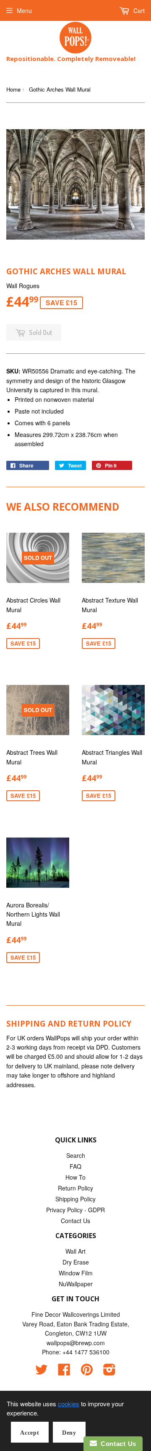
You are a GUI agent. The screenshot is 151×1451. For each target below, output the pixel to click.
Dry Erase (75, 1262)
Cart (138, 10)
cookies (68, 1403)
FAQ (75, 1166)
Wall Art (75, 1251)
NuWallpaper (76, 1284)
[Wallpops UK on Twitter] (41, 1372)
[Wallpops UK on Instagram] (109, 1372)
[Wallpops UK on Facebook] (64, 1372)
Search (75, 1155)
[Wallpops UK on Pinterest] (87, 1372)
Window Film (76, 1273)
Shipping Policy (75, 1199)
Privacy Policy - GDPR (75, 1210)
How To (75, 1177)
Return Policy (75, 1188)
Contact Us (75, 1220)
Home (13, 89)
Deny (69, 1433)
